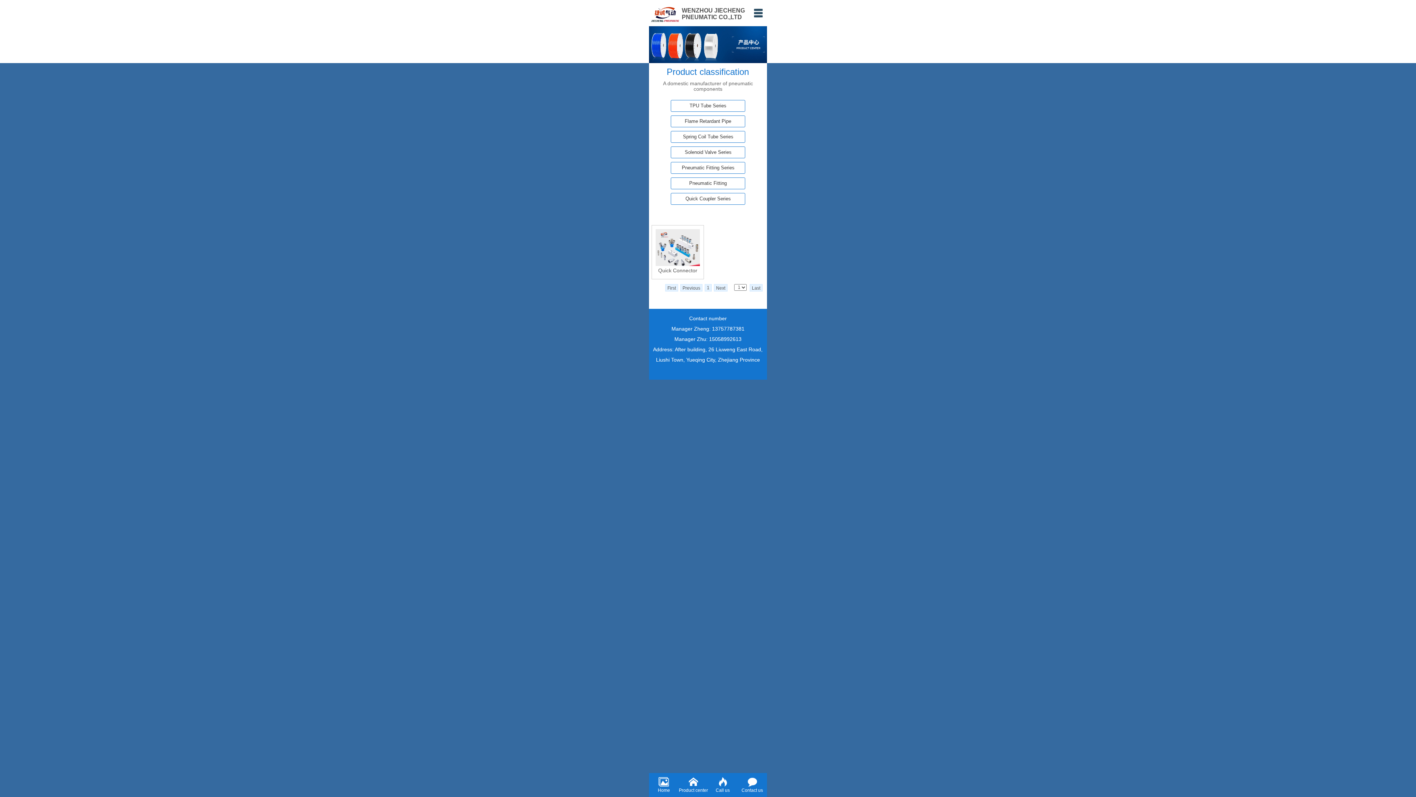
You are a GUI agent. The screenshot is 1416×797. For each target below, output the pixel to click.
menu (758, 12)
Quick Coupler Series (708, 198)
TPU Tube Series (708, 105)
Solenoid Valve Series (708, 152)
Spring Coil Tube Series (708, 136)
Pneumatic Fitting (708, 183)
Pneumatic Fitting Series (708, 167)
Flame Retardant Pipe (708, 121)
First (671, 288)
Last (756, 288)
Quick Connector (677, 270)
